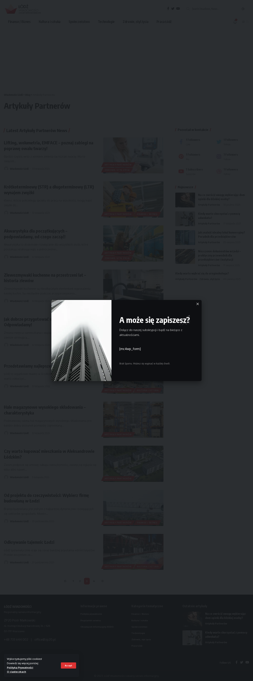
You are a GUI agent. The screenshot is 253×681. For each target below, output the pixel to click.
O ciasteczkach (16, 671)
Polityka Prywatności (20, 667)
